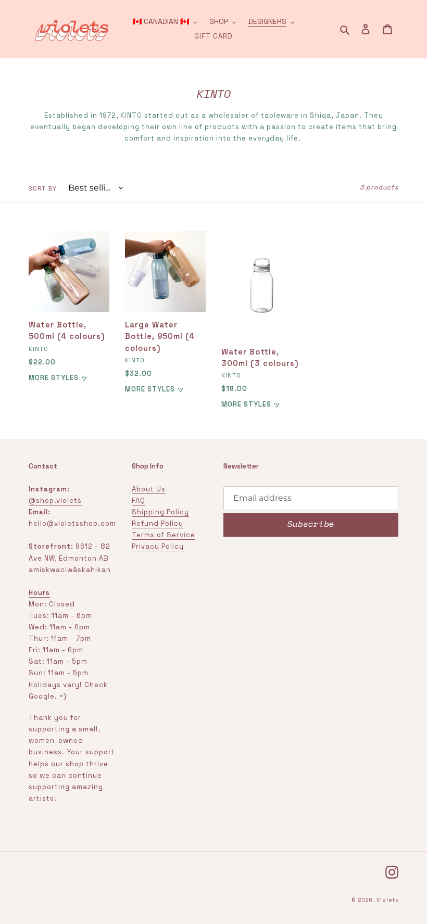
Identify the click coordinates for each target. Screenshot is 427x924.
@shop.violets (55, 500)
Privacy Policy (158, 546)
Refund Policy (157, 523)
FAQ (138, 500)
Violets (387, 899)
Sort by (43, 188)
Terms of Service (163, 534)
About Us (149, 489)
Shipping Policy (160, 512)
